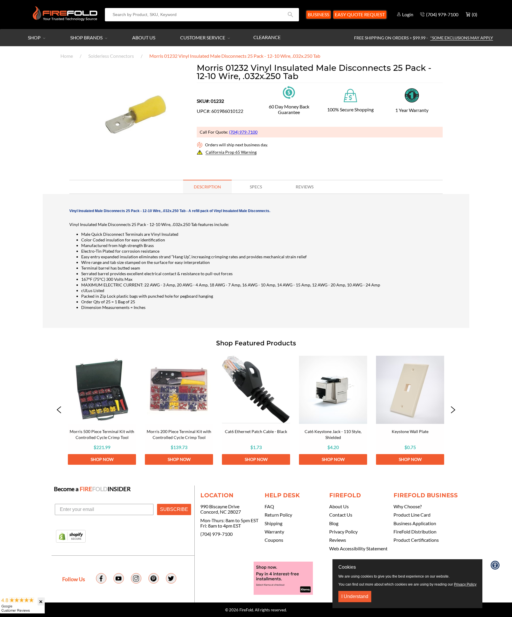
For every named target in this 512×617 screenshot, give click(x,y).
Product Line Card (412, 514)
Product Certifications (416, 540)
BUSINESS (318, 14)
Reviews (337, 540)
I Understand (354, 596)
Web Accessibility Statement (358, 548)
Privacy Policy (343, 531)
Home (66, 56)
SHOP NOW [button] (102, 459)
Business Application (414, 523)
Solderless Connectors (111, 56)
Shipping (273, 523)
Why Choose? (407, 506)
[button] (59, 410)
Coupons (274, 540)
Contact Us (340, 514)
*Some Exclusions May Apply (461, 37)
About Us (143, 37)
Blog (333, 523)
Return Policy (278, 514)
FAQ (269, 506)
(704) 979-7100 (243, 131)
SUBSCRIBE (174, 509)
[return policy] (289, 92)
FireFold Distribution (414, 531)
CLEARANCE (267, 37)
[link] (102, 410)
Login (407, 14)
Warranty (274, 531)
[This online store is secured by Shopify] (71, 537)
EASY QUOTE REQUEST (360, 14)
